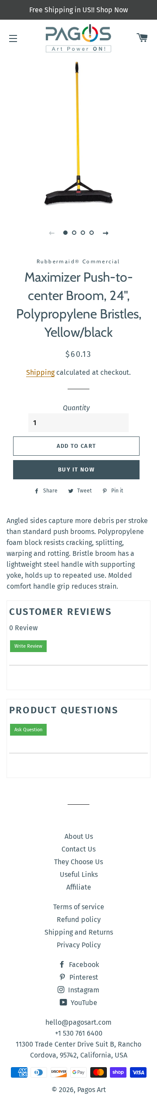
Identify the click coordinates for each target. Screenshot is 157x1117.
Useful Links (79, 874)
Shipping (40, 372)
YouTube (83, 1002)
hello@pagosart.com (78, 1022)
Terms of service (78, 907)
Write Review (28, 646)
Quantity (76, 408)
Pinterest (83, 977)
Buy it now (76, 469)
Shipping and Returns (78, 932)
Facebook (83, 964)
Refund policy (79, 919)
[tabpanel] (78, 133)
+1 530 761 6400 (78, 1033)
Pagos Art (91, 1090)
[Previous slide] (51, 232)
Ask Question (28, 730)
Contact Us (78, 849)
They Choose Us (78, 862)
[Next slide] (105, 232)
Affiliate (78, 887)
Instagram (82, 990)
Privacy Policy (79, 945)
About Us (79, 836)
